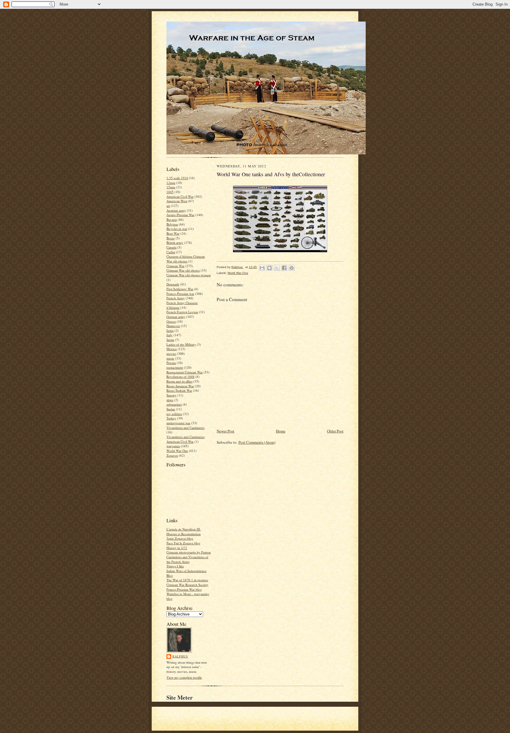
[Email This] (262, 268)
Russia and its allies (179, 381)
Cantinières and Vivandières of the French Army (187, 559)
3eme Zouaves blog (179, 538)
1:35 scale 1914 (177, 178)
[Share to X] (277, 268)
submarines (174, 404)
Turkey (171, 418)
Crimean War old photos (183, 270)
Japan (170, 339)
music (170, 358)
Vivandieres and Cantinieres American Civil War (185, 439)
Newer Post (225, 431)
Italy (169, 335)
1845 (170, 192)
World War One (177, 450)
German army (175, 316)
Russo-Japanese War (180, 386)
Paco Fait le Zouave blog (183, 543)
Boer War (172, 233)
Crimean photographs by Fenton (188, 552)
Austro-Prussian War (180, 215)
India (170, 330)
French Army (175, 298)
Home (280, 431)
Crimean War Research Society (187, 584)
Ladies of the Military (181, 344)
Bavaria (171, 219)
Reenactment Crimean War (184, 372)
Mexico (171, 349)
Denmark (172, 284)
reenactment (174, 367)
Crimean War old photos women (188, 275)
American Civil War (180, 196)
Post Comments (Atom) (256, 442)
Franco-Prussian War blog (184, 589)
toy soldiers (174, 414)
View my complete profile (184, 677)
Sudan (170, 409)
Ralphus (180, 656)
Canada (171, 247)
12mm (170, 182)
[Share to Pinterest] (292, 268)
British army (174, 242)
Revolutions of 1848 (180, 376)
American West (176, 201)
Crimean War (175, 266)
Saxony (171, 395)
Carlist (170, 252)
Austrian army (176, 210)
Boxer (170, 238)
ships (169, 400)
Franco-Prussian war (180, 293)
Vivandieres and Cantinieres (185, 427)
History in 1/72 (176, 548)
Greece (171, 321)
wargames (173, 446)
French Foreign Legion (182, 312)
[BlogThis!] (269, 268)
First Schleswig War (179, 289)
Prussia (171, 362)
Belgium (172, 224)
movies (171, 353)
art (168, 205)
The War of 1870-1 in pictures (187, 580)
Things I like (175, 566)
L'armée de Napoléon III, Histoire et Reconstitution (183, 531)
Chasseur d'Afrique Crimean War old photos (185, 258)
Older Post (335, 431)
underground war (178, 423)
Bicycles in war (176, 228)
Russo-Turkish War (179, 390)
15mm (170, 187)
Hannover (173, 326)
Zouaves (172, 455)
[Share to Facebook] (284, 268)
